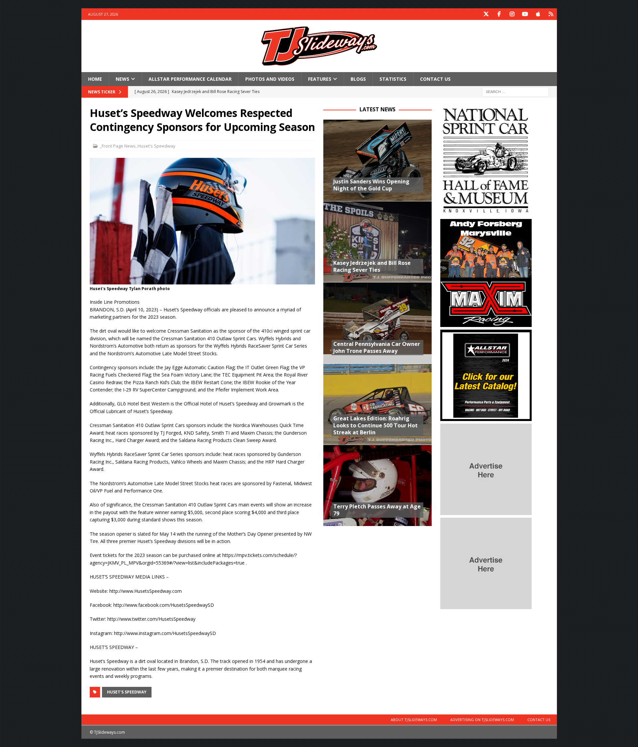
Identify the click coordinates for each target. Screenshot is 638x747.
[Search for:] (515, 91)
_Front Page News (118, 146)
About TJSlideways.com (414, 719)
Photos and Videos (269, 79)
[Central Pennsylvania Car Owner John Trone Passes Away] (377, 323)
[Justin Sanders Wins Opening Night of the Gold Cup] (377, 160)
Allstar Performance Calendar (190, 79)
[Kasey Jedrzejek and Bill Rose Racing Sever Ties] (377, 241)
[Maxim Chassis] (486, 323)
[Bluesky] (551, 14)
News (122, 79)
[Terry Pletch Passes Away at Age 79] (377, 485)
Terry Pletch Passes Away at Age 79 (377, 510)
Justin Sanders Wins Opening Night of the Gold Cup (371, 185)
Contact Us (435, 79)
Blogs (358, 79)
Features (319, 79)
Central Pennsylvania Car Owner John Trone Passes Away (376, 347)
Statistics (392, 79)
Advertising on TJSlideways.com (482, 719)
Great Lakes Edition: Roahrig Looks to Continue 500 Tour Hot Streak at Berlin (375, 425)
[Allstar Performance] (486, 417)
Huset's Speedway (156, 146)
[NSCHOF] (486, 212)
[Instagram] (512, 14)
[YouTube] (525, 14)
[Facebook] (499, 14)
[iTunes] (538, 14)
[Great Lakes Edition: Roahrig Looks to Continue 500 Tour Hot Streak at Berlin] (377, 404)
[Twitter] (486, 14)
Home (95, 79)
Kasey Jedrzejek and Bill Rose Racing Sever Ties (372, 266)
